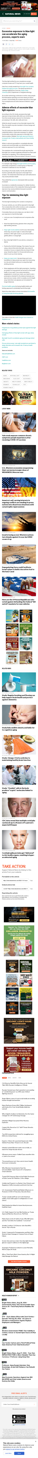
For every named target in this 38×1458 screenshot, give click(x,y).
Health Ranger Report (9, 1295)
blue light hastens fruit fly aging (26, 163)
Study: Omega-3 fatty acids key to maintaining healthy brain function (16, 759)
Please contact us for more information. (13, 899)
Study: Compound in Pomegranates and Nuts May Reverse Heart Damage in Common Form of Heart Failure (18, 1234)
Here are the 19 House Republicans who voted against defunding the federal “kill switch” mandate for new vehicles (19, 602)
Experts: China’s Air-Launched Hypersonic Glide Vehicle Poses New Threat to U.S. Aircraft (17, 1142)
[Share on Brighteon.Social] (3, 44)
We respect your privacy (19, 1409)
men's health (25, 49)
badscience (25, 47)
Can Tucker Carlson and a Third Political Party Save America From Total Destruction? (18, 1344)
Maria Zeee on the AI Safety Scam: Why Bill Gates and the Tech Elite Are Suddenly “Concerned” (18, 1219)
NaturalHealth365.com (8, 353)
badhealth (19, 47)
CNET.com (5, 357)
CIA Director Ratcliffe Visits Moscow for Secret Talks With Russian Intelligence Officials (17, 1084)
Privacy (11, 1430)
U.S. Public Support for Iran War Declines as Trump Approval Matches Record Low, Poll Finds (18, 1213)
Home (3, 28)
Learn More (8, 1453)
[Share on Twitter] (9, 44)
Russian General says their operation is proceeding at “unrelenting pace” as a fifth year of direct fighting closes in (18, 1091)
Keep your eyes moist (10, 258)
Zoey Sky (11, 40)
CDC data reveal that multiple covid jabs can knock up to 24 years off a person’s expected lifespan (18, 822)
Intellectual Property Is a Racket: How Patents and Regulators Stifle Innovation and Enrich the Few (18, 1184)
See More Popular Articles (19, 1261)
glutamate (15, 180)
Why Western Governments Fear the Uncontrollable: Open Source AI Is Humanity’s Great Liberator (16, 1169)
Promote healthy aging (8, 286)
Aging (8, 28)
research (32, 49)
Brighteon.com (6, 363)
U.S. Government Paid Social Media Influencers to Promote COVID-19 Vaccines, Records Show (17, 1191)
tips (10, 50)
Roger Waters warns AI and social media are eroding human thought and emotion (18, 1099)
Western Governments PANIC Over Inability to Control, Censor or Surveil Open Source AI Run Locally (19, 1333)
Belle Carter (12, 497)
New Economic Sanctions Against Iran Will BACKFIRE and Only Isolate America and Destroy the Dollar (17, 1379)
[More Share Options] (12, 44)
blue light (31, 47)
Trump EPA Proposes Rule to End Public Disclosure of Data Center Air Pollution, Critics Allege (18, 1177)
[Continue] (34, 1404)
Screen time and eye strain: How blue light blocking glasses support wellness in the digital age (18, 1241)
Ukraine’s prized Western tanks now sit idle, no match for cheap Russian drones (17, 1148)
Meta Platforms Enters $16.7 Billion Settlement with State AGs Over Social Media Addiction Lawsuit (17, 1107)
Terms (15, 1430)
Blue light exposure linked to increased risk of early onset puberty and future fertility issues (18, 138)
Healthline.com (6, 360)
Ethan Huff (12, 465)
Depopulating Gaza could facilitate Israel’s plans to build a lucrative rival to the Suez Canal (18, 569)
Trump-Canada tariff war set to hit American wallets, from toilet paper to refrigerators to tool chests (17, 1198)
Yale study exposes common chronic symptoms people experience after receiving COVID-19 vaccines (17, 437)
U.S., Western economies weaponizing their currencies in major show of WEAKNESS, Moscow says (17, 470)
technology (5, 50)
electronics (5, 49)
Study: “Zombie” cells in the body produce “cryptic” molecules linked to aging (17, 790)
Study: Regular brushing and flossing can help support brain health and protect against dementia (18, 697)
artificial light (12, 47)
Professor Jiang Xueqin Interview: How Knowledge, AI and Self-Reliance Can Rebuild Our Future (18, 1367)
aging (6, 47)
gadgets (11, 49)
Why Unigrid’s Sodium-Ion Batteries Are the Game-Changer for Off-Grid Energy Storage (18, 1114)
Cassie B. (12, 433)
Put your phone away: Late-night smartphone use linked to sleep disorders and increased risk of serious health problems (19, 345)
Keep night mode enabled (11, 230)
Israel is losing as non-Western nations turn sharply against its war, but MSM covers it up (18, 537)
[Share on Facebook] (6, 44)
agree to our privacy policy (15, 1449)
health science (18, 49)
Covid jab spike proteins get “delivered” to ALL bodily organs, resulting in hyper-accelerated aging (18, 855)
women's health (15, 50)
